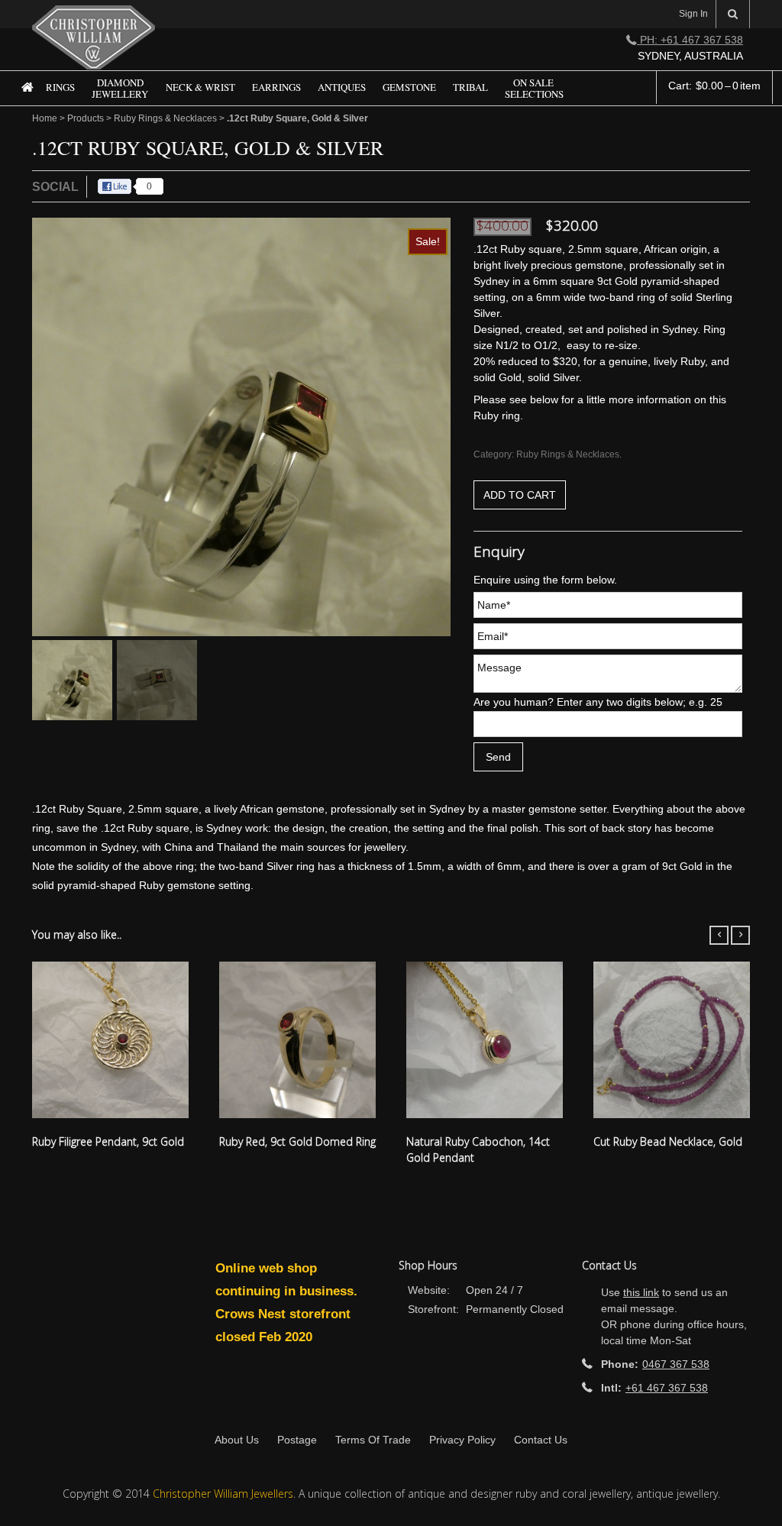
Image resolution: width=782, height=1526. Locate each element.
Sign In (693, 13)
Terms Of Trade (373, 1440)
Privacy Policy (462, 1440)
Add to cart (519, 495)
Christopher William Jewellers (223, 1493)
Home (21, 99)
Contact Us (540, 1440)
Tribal (470, 88)
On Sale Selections (534, 89)
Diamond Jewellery (120, 89)
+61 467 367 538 (666, 1388)
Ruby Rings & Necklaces (165, 118)
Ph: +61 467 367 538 (690, 40)
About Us (237, 1440)
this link (641, 1292)
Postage (297, 1440)
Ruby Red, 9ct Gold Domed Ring (297, 1141)
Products (85, 118)
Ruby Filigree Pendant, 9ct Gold (108, 1141)
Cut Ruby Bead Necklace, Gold (667, 1141)
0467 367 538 (675, 1364)
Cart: (714, 85)
